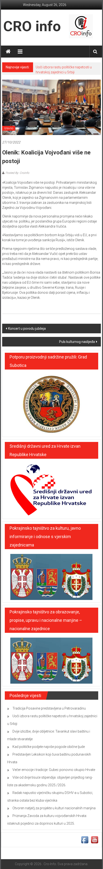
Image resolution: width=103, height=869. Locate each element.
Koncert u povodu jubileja (27, 328)
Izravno (8, 128)
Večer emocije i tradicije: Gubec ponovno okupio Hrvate (53, 770)
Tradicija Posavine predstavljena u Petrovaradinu (49, 708)
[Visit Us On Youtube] (94, 839)
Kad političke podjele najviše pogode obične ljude (48, 747)
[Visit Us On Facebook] (85, 839)
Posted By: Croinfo (17, 173)
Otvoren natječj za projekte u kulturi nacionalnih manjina (54, 808)
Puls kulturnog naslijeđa (77, 342)
